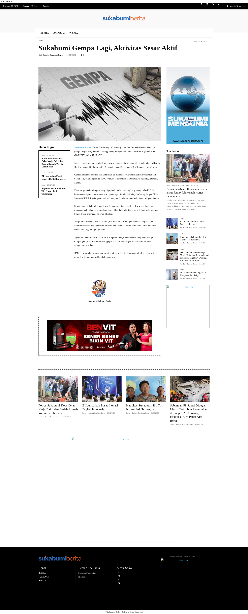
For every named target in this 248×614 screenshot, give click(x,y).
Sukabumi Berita (82, 147)
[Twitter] (213, 6)
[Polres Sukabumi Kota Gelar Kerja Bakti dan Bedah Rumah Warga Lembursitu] (188, 168)
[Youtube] (219, 6)
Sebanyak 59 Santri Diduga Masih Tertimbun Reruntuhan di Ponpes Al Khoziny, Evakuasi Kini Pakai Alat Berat (194, 256)
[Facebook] (201, 6)
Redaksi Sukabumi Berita (53, 55)
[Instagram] (207, 6)
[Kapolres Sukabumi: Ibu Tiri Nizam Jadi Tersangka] (172, 238)
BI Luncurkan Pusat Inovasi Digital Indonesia (100, 407)
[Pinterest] (186, 56)
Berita (40, 41)
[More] (207, 56)
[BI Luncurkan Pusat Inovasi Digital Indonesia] (172, 223)
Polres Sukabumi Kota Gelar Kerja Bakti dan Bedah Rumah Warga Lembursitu (186, 192)
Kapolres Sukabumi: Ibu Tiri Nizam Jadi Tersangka (53, 191)
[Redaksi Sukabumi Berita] (99, 288)
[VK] (193, 56)
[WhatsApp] (200, 56)
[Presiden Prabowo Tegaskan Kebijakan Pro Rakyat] (172, 274)
